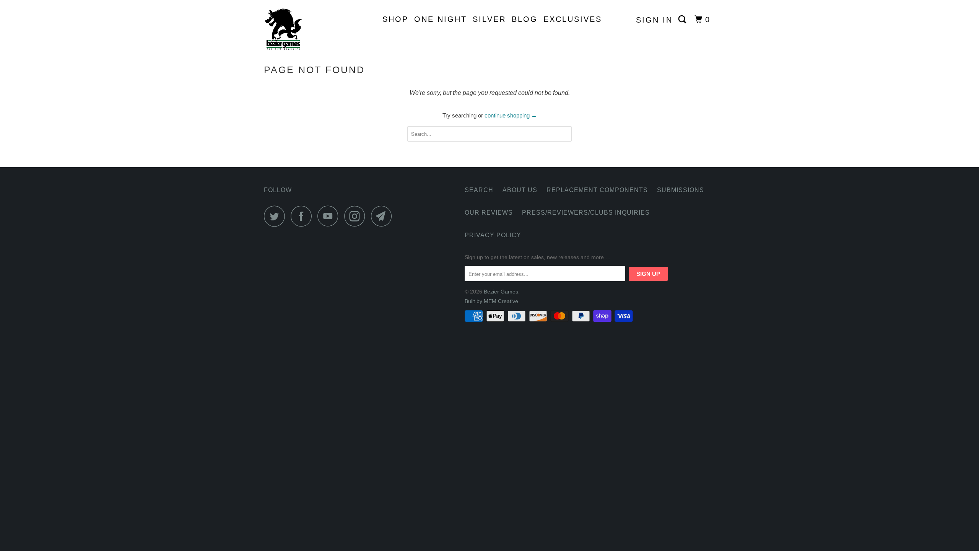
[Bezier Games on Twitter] (276, 216)
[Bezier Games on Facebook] (303, 216)
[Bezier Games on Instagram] (356, 216)
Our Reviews (489, 212)
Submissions (680, 190)
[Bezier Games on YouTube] (330, 216)
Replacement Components (597, 190)
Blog (525, 19)
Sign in (654, 20)
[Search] (683, 19)
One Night (440, 19)
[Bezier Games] (303, 29)
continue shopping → (511, 115)
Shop (395, 19)
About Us (520, 190)
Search (479, 190)
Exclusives (572, 19)
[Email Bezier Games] (383, 216)
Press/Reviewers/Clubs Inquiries (586, 212)
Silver (489, 19)
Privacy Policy (493, 235)
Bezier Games (501, 292)
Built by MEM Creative (491, 301)
